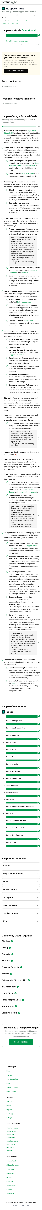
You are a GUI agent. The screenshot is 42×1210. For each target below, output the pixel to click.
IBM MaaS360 (9, 987)
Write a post (28, 321)
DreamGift (10, 1181)
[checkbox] (2, 130)
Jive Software (10, 905)
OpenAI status (11, 1131)
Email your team (27, 174)
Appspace (8, 897)
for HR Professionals (7, 17)
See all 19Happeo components (17, 41)
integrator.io (8, 1006)
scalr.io (5, 973)
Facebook (13, 273)
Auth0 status (11, 1144)
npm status (10, 1147)
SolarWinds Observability (14, 980)
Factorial (6, 954)
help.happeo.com (24, 302)
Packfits (9, 1189)
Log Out (9, 1109)
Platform (4, 14)
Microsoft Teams (15, 166)
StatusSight (10, 1173)
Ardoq (5, 947)
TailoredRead (11, 1161)
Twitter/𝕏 (33, 270)
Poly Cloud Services (13, 873)
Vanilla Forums (10, 913)
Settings (9, 1118)
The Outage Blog (12, 1079)
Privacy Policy (11, 1091)
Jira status (10, 1151)
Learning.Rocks (9, 1013)
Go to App (10, 1114)
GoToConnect (10, 889)
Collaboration (12, 14)
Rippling (6, 941)
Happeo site (5, 23)
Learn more (9, 46)
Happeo (9, 712)
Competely (10, 1169)
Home (8, 1071)
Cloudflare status (12, 1128)
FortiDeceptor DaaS (11, 1000)
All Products (10, 1193)
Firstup (6, 865)
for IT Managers (32, 14)
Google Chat (30, 166)
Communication (22, 14)
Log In (9, 1105)
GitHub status (11, 1138)
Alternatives (29, 21)
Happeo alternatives (17, 355)
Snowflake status (12, 1141)
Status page (14, 23)
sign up (15, 683)
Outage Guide (20, 21)
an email (34, 492)
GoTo (5, 881)
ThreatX (6, 960)
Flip (5, 921)
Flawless (9, 1177)
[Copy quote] (38, 250)
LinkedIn (24, 273)
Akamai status (11, 1134)
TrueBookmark (12, 1185)
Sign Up (9, 1101)
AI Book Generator (13, 1165)
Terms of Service (12, 1087)
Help (8, 1083)
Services (9, 1075)
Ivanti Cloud (7, 993)
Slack (37, 163)
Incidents (11, 21)
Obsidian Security (10, 967)
